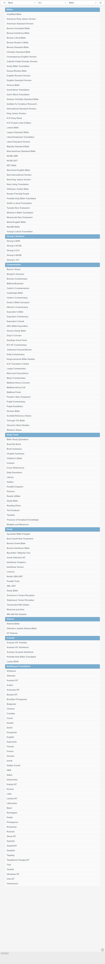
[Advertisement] (52, 926)
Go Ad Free (4, 953)
